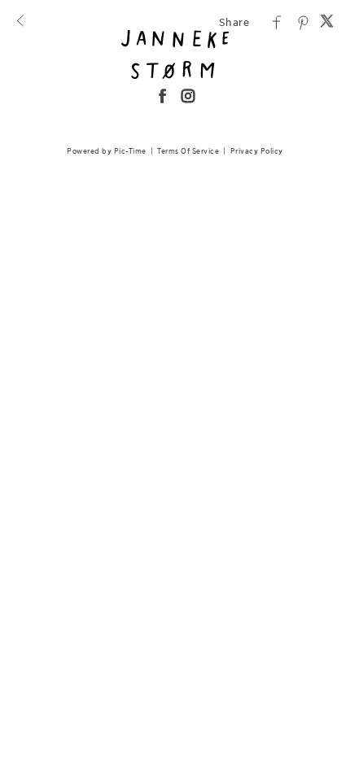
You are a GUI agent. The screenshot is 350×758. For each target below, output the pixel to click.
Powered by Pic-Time (107, 150)
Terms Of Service (188, 150)
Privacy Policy (256, 150)
